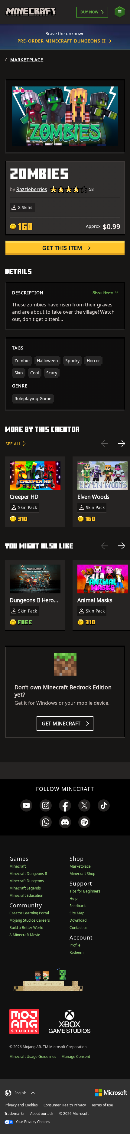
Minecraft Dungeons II (28, 873)
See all (13, 444)
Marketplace (26, 59)
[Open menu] (119, 12)
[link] (26, 805)
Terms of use (102, 1105)
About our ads (42, 1113)
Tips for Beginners (85, 891)
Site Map (77, 913)
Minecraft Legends (25, 888)
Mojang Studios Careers (29, 920)
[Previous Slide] (104, 443)
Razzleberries (31, 189)
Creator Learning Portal (29, 913)
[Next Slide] (121, 443)
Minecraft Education (26, 895)
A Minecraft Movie (24, 934)
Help (73, 898)
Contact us (78, 927)
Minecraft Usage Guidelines (32, 1056)
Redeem (76, 952)
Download (78, 920)
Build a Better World (26, 927)
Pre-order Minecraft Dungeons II (62, 41)
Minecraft (17, 866)
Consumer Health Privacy (65, 1105)
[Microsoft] (111, 1092)
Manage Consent (75, 1056)
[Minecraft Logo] (30, 12)
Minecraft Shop (82, 873)
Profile (75, 945)
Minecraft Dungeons (26, 880)
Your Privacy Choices (32, 1121)
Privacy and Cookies (21, 1105)
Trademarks (14, 1113)
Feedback (78, 905)
